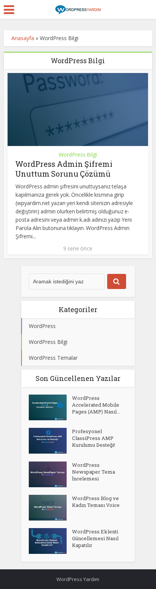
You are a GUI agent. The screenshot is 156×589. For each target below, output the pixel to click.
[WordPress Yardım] (78, 8)
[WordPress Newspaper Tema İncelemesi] (50, 474)
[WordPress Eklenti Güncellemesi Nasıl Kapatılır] (50, 541)
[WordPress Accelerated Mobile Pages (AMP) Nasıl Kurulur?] (50, 407)
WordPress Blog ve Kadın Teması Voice (96, 501)
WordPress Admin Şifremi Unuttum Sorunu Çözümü (63, 169)
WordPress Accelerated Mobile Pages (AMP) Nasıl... (96, 405)
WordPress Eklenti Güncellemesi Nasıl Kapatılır (95, 538)
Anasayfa (22, 38)
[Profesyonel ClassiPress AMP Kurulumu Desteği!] (50, 441)
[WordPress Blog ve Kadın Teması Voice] (50, 508)
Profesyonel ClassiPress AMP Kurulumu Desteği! (93, 438)
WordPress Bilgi (78, 154)
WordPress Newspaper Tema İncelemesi (93, 472)
